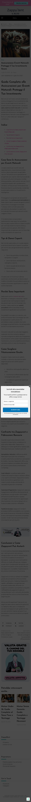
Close (30, 386)
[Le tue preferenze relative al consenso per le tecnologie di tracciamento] (28, 799)
